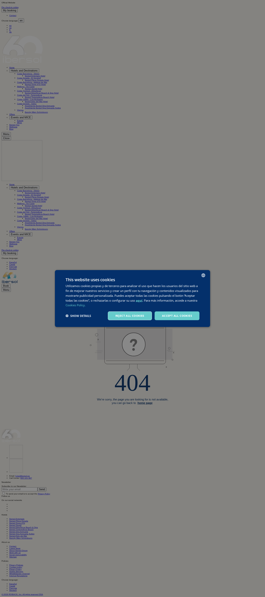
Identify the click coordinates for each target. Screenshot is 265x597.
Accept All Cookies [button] (177, 316)
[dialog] (132, 298)
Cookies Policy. (76, 305)
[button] (78, 316)
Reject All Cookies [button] (129, 316)
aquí (139, 300)
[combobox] (203, 275)
